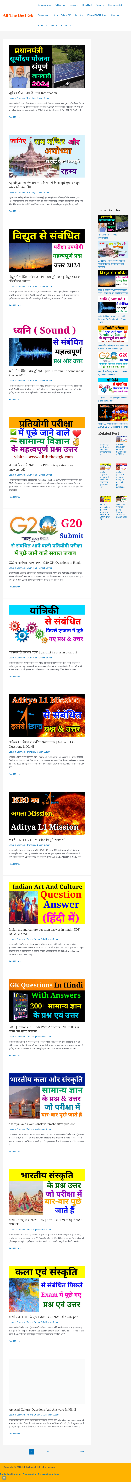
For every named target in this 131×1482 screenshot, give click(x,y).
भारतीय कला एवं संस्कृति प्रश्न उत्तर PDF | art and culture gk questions (121, 479)
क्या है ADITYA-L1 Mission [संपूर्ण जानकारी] (37, 840)
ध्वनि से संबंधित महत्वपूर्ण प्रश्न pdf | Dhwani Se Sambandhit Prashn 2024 (112, 319)
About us (115, 15)
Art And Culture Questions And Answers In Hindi (42, 1409)
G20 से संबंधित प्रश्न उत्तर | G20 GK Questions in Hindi (45, 562)
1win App (79, 15)
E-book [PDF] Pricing (97, 15)
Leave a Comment (17, 98)
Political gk (60, 5)
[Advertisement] (113, 124)
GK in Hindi (87, 5)
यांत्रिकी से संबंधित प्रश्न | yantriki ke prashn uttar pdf (43, 652)
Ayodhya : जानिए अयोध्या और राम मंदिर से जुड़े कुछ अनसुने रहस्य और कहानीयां (111, 264)
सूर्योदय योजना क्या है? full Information (33, 93)
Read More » (14, 117)
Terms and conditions (47, 25)
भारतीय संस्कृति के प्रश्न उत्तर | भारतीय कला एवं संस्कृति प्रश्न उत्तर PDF (104, 479)
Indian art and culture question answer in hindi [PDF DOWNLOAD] (105, 512)
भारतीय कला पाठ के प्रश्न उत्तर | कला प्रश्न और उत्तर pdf (43, 1317)
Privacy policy (29, 1474)
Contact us (66, 25)
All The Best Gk (18, 15)
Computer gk (44, 15)
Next (83, 1451)
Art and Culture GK (62, 15)
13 (48, 1451)
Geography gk (44, 5)
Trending (100, 5)
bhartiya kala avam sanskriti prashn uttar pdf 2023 (42, 1124)
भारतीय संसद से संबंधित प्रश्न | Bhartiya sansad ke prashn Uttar (121, 511)
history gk (73, 5)
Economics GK (115, 5)
